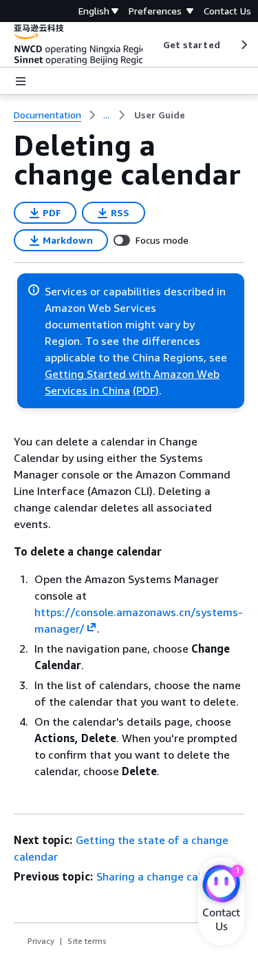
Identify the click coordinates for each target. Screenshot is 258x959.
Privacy (41, 941)
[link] (159, 115)
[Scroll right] (243, 45)
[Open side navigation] (20, 81)
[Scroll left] (152, 45)
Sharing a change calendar (163, 876)
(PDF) (146, 390)
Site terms (87, 941)
